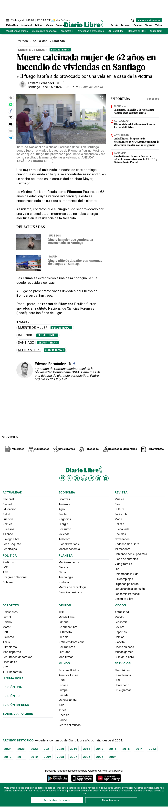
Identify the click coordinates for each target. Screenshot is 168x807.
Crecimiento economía (44, 31)
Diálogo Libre (11, 539)
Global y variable (69, 544)
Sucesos (54, 235)
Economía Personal (127, 594)
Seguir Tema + (60, 49)
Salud (52, 256)
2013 (152, 749)
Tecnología (66, 577)
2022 (34, 749)
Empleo (63, 514)
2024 (7, 749)
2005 (99, 757)
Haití (62, 680)
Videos (158, 25)
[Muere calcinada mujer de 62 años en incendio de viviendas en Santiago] (10, 104)
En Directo (65, 632)
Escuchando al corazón (130, 588)
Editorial (64, 622)
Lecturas (64, 652)
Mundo (49, 25)
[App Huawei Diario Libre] (108, 778)
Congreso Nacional (15, 577)
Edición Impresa (16, 705)
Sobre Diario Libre (18, 714)
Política (38, 25)
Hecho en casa (124, 647)
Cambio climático (70, 592)
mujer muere (29, 350)
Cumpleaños (123, 675)
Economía (61, 25)
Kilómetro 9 (67, 31)
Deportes (125, 25)
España (63, 685)
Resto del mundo (70, 725)
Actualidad (26, 25)
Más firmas (66, 657)
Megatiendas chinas (17, 31)
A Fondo (8, 534)
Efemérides (122, 670)
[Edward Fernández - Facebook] (63, 83)
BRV (5, 667)
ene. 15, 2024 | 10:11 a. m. (61, 87)
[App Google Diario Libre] (57, 778)
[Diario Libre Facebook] (62, 478)
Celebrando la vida (126, 574)
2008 (60, 757)
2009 (47, 757)
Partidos (8, 562)
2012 (7, 757)
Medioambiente (69, 562)
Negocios (65, 519)
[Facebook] (74, 363)
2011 (21, 757)
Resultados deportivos (17, 657)
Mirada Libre (67, 617)
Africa (62, 710)
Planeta (148, 25)
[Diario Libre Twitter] (77, 478)
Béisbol (7, 622)
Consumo (65, 529)
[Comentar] (10, 124)
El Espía (63, 637)
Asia (61, 705)
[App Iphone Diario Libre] (82, 778)
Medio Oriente (68, 700)
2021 (47, 749)
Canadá (63, 695)
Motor (6, 627)
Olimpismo (10, 647)
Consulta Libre (124, 598)
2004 (112, 757)
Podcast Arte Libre (127, 544)
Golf (5, 632)
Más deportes (12, 652)
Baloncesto (10, 612)
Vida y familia (123, 564)
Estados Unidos (69, 670)
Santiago (34, 87)
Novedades (122, 539)
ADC (61, 612)
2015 (126, 749)
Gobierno (8, 582)
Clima (62, 572)
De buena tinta (68, 627)
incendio (25, 335)
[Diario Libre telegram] (91, 478)
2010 (34, 757)
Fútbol (7, 617)
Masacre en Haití (137, 31)
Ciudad (7, 504)
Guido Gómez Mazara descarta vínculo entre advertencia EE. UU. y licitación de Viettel (135, 159)
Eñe (117, 569)
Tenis (6, 642)
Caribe (63, 720)
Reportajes (10, 549)
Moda (118, 519)
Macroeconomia (69, 549)
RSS (117, 680)
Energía (63, 524)
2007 (73, 757)
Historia (64, 582)
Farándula (121, 514)
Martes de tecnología (72, 587)
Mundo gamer (124, 652)
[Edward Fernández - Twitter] (58, 83)
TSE (5, 572)
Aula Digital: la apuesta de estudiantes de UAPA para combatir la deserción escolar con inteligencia (136, 142)
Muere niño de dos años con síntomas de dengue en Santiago (75, 262)
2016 (112, 749)
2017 (99, 749)
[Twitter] (70, 363)
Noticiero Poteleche (71, 642)
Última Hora (12, 25)
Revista (114, 25)
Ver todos (153, 98)
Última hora (13, 678)
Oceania (64, 715)
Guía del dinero (124, 657)
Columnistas (67, 647)
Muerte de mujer (33, 327)
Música (119, 499)
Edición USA (12, 687)
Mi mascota (122, 549)
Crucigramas (123, 690)
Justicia (8, 519)
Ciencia (63, 567)
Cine (117, 504)
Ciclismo (8, 637)
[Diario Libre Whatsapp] (106, 478)
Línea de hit (10, 662)
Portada (22, 41)
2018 (86, 749)
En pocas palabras (127, 584)
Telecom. (65, 539)
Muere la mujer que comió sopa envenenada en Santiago (70, 241)
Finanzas (64, 499)
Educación (9, 509)
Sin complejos (124, 579)
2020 (60, 749)
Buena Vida (122, 529)
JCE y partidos (116, 31)
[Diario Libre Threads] (98, 478)
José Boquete (12, 544)
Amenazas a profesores (91, 31)
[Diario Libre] (84, 23)
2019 (73, 749)
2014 (139, 749)
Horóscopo (122, 685)
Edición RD (11, 696)
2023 (21, 749)
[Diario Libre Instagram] (70, 478)
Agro (62, 509)
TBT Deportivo (12, 672)
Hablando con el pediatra (131, 554)
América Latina (68, 675)
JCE (5, 567)
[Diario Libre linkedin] (84, 478)
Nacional (8, 499)
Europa (63, 690)
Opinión (138, 25)
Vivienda (64, 534)
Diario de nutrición (126, 559)
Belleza (119, 524)
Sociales (120, 534)
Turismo (64, 504)
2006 (86, 757)
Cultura (119, 509)
